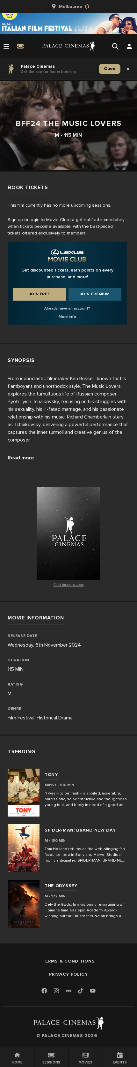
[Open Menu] (6, 46)
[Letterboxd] (68, 991)
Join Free (39, 294)
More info (67, 316)
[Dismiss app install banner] (128, 69)
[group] (68, 6)
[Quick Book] (20, 46)
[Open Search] (115, 46)
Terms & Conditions (68, 961)
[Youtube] (93, 991)
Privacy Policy (68, 974)
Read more (21, 458)
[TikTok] (80, 991)
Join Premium (95, 294)
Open (109, 68)
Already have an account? (67, 308)
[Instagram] (56, 991)
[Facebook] (44, 991)
